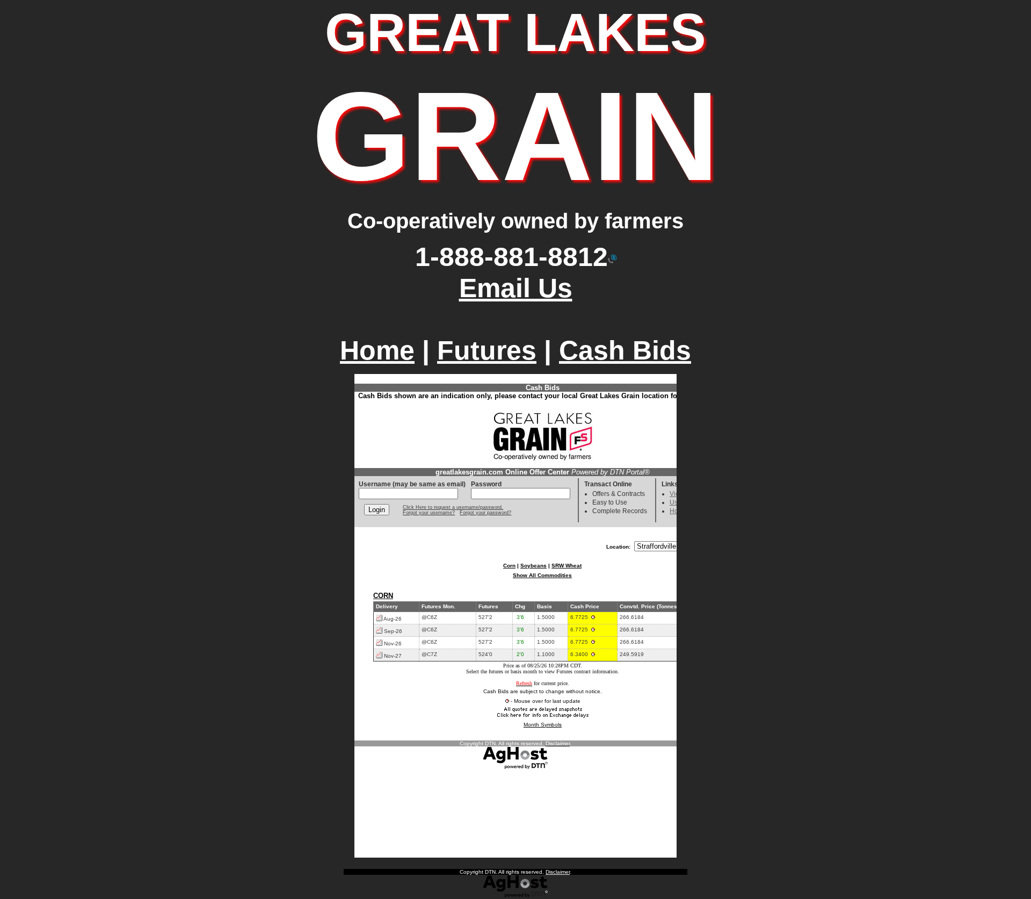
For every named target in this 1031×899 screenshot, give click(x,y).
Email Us (515, 288)
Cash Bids (625, 350)
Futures (486, 350)
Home (377, 350)
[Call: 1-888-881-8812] (612, 257)
